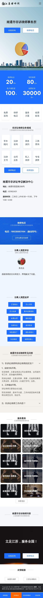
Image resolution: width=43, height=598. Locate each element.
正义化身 (13, 311)
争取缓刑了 (14, 332)
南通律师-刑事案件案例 (11, 491)
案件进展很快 (29, 311)
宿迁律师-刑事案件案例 (11, 431)
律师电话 (30, 30)
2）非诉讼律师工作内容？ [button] (14, 403)
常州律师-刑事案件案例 (32, 491)
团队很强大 (30, 332)
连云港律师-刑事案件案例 (11, 446)
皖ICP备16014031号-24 (33, 589)
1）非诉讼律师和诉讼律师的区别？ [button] (18, 363)
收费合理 (14, 318)
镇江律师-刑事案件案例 (11, 461)
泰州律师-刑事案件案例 (11, 476)
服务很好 (29, 318)
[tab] (21, 380)
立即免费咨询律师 (21, 238)
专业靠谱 (13, 339)
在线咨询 (12, 30)
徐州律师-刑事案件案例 (32, 476)
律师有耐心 (29, 339)
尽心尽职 (29, 304)
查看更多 (21, 501)
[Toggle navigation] (40, 3)
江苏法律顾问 (31, 579)
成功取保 (29, 325)
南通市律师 (11, 579)
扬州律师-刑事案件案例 (32, 461)
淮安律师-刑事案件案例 (32, 431)
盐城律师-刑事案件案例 (32, 446)
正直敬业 (14, 304)
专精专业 (14, 325)
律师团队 (30, 170)
